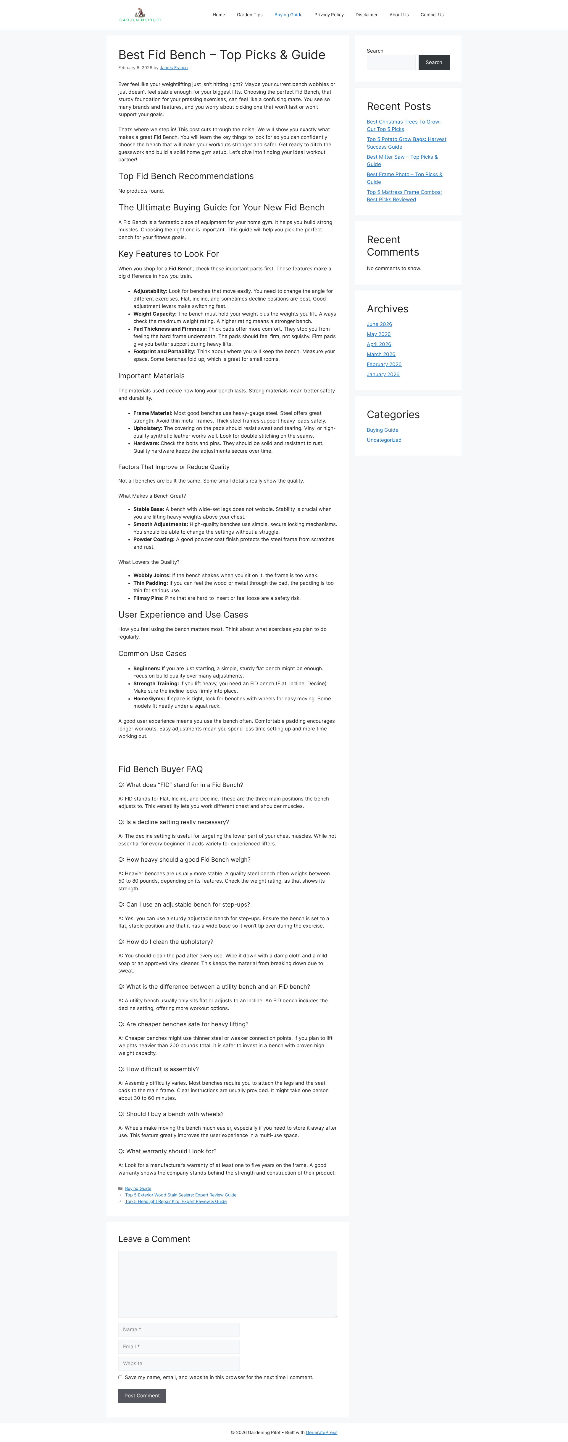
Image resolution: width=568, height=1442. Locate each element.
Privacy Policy (329, 14)
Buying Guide (289, 14)
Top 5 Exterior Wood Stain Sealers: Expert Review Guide (180, 1194)
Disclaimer (367, 14)
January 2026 (383, 374)
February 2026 (384, 364)
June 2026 (379, 324)
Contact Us (432, 14)
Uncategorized (384, 440)
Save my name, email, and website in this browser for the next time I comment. (219, 1377)
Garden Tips (250, 14)
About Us (399, 14)
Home (219, 14)
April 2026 (379, 344)
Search (375, 51)
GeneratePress (322, 1432)
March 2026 (381, 354)
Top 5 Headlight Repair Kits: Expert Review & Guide (176, 1201)
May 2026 (379, 334)
